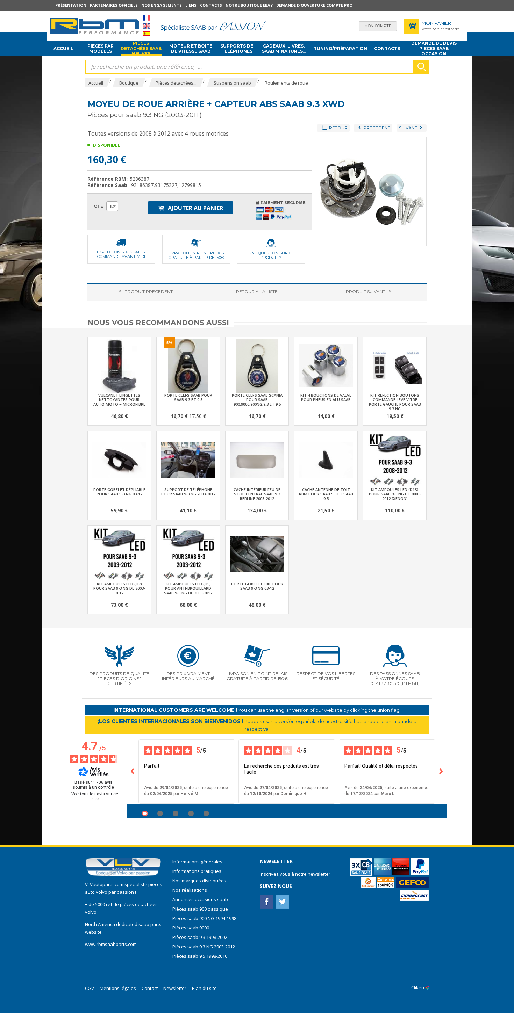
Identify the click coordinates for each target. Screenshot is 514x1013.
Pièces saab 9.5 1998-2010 (199, 956)
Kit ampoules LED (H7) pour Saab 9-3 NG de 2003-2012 (119, 588)
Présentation (70, 5)
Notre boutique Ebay (249, 5)
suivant (365, 291)
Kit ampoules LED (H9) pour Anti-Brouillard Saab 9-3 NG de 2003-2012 (188, 588)
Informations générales (197, 862)
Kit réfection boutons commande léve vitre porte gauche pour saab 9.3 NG (395, 402)
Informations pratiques (196, 871)
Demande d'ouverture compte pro (314, 5)
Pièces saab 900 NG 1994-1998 (204, 918)
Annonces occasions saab (200, 899)
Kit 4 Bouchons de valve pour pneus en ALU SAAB (325, 397)
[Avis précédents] (133, 771)
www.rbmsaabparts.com (111, 944)
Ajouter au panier (194, 208)
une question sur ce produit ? (271, 255)
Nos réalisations (189, 890)
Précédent (148, 291)
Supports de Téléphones (236, 48)
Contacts (211, 5)
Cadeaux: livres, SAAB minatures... (284, 48)
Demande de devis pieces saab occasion (434, 49)
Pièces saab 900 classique (200, 909)
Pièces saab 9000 (191, 928)
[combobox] (112, 206)
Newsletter (174, 988)
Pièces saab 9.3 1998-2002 (199, 937)
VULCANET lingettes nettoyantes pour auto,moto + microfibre (119, 399)
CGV (89, 988)
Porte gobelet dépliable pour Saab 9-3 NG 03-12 (119, 491)
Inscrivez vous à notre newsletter (295, 874)
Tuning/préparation (340, 48)
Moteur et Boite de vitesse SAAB (190, 48)
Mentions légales (118, 988)
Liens (191, 5)
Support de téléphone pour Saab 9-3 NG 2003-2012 (188, 491)
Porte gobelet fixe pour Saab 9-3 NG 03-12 (257, 586)
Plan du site (204, 988)
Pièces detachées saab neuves (141, 49)
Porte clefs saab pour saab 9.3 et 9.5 (188, 397)
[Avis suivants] (441, 771)
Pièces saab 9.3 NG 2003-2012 (203, 946)
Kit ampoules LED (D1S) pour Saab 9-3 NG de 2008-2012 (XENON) (395, 494)
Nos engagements (161, 5)
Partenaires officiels (114, 5)
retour (257, 291)
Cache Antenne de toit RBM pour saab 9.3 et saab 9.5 (326, 494)
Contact (150, 988)
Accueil (63, 48)
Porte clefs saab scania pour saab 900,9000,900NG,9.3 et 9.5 (257, 399)
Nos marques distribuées (199, 880)
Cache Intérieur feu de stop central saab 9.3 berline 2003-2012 (257, 494)
